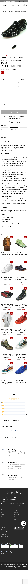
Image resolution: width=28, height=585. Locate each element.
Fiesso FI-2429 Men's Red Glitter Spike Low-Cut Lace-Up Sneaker (21, 331)
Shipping (3, 527)
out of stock (14, 112)
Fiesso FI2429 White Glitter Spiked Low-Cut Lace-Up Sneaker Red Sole (7, 279)
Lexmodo (14, 567)
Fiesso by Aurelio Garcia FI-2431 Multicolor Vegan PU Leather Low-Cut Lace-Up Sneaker (7, 381)
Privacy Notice (4, 536)
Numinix (18, 566)
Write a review (15, 430)
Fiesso (4, 54)
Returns (3, 529)
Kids (2, 516)
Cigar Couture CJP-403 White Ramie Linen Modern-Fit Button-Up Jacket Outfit (7, 331)
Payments (3, 534)
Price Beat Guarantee (6, 531)
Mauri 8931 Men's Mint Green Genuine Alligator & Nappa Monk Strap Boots (21, 254)
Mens (2, 512)
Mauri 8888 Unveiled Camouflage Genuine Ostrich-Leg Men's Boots (7, 356)
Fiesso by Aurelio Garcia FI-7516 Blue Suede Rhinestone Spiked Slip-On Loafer (21, 381)
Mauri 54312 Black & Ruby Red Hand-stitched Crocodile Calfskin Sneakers (7, 306)
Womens (3, 514)
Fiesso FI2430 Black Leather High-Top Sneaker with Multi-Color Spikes (21, 306)
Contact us (16, 514)
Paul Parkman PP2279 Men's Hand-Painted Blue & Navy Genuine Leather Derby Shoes (21, 280)
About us (16, 512)
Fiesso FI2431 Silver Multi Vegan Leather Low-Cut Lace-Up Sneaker (21, 356)
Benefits (16, 519)
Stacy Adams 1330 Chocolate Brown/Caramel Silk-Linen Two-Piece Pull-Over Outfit (7, 254)
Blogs (15, 516)
